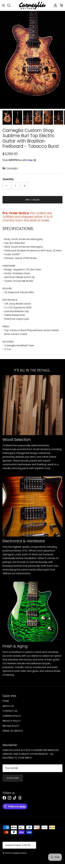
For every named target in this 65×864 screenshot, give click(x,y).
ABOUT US (8, 706)
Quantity (8, 179)
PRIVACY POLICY (12, 720)
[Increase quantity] (24, 186)
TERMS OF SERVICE (13, 730)
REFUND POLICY (11, 725)
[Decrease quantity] (6, 186)
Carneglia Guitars (18, 853)
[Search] (10, 5)
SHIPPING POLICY (12, 716)
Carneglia (12, 168)
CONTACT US (10, 710)
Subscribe (13, 778)
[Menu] (3, 5)
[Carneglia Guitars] (32, 5)
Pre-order (32, 199)
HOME (6, 700)
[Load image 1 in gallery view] (32, 60)
